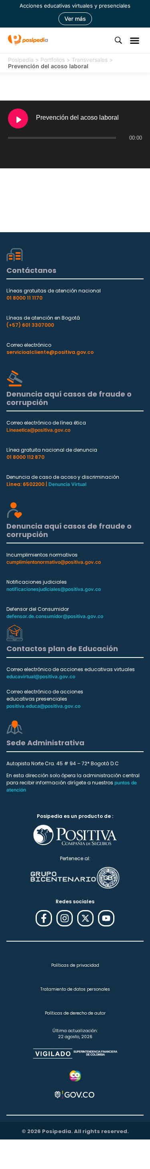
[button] (134, 40)
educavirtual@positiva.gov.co (40, 676)
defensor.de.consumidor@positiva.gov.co (54, 616)
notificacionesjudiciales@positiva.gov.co (53, 589)
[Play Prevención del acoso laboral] (18, 118)
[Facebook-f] (44, 918)
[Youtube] (106, 918)
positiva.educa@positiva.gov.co (43, 706)
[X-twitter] (85, 918)
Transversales (90, 59)
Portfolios (52, 59)
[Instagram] (64, 918)
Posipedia (21, 59)
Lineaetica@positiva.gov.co (38, 430)
